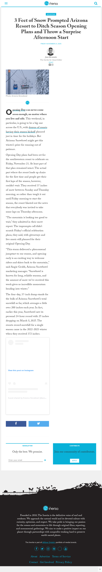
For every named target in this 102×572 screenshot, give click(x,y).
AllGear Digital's (48, 542)
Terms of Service (61, 556)
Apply (74, 461)
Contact (33, 562)
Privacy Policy (64, 562)
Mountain (51, 14)
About (34, 556)
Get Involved (47, 562)
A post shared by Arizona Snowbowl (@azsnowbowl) (30, 398)
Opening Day (19, 110)
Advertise (44, 556)
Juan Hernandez (51, 57)
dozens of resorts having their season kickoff (26, 129)
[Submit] (45, 460)
